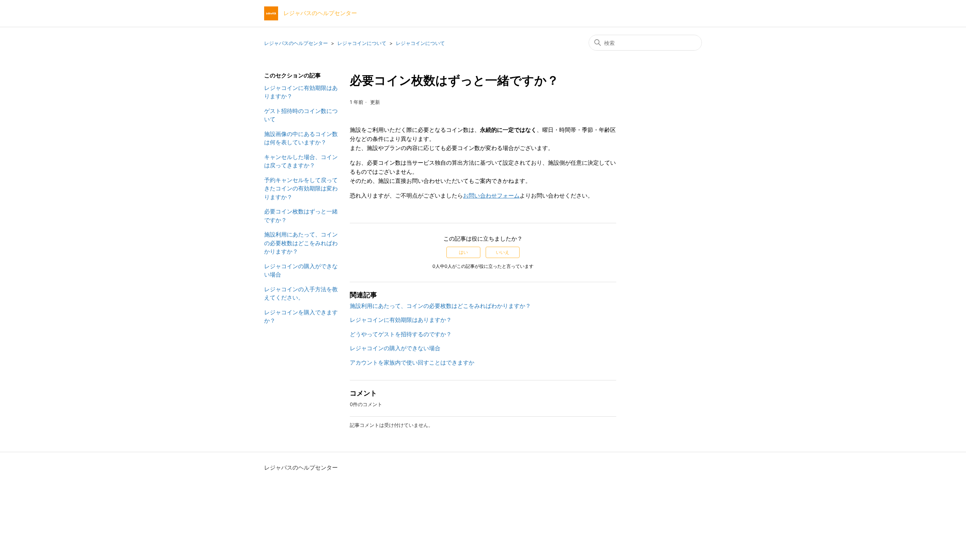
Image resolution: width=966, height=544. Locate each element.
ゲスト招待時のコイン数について (301, 115)
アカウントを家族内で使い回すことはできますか (412, 362)
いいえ (502, 252)
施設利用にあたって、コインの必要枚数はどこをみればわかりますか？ (301, 243)
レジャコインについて (361, 43)
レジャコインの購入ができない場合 (301, 270)
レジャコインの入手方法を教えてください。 (301, 293)
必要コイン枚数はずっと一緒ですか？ (301, 216)
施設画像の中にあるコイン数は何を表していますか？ (301, 138)
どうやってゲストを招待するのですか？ (401, 334)
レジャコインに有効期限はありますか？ (301, 92)
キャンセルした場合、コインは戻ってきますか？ (301, 161)
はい (463, 252)
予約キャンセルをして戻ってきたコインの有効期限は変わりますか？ (301, 188)
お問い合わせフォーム (491, 195)
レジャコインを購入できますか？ (301, 317)
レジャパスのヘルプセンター (296, 43)
